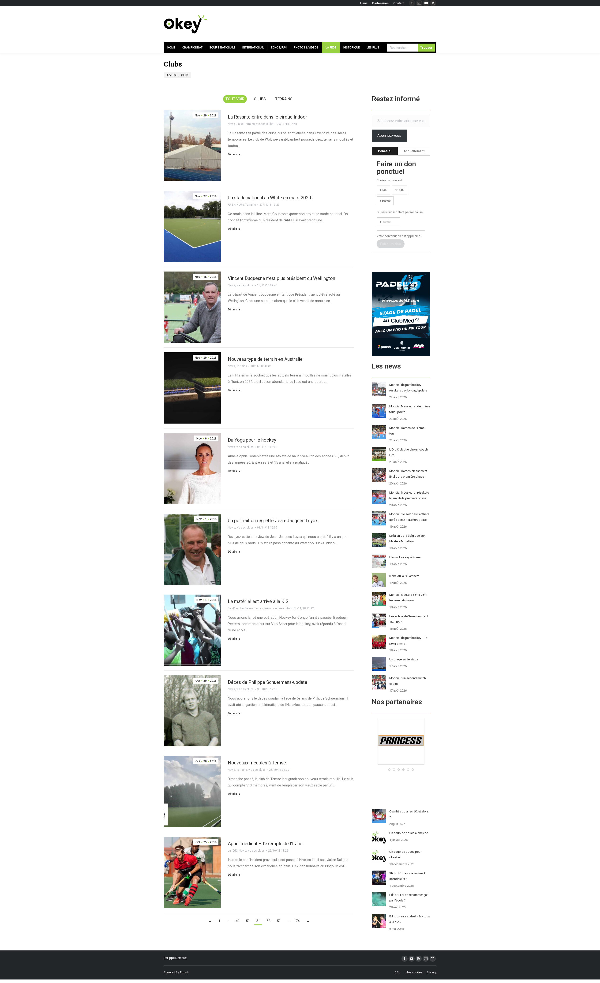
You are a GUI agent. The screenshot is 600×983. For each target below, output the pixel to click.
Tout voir (234, 99)
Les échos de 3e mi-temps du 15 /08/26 (409, 619)
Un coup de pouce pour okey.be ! (405, 854)
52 (268, 921)
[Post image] (379, 389)
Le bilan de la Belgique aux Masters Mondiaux (407, 538)
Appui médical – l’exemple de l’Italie (265, 843)
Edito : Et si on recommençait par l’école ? (408, 897)
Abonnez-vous (389, 135)
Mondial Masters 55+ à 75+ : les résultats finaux (408, 597)
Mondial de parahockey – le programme (408, 640)
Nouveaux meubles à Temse (257, 763)
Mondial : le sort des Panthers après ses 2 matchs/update (409, 516)
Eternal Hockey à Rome (404, 557)
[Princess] (401, 763)
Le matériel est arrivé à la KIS (258, 601)
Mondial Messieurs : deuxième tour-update (409, 409)
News (231, 124)
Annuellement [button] (414, 151)
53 (279, 921)
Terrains (283, 99)
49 (237, 921)
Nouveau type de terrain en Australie (265, 359)
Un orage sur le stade (403, 659)
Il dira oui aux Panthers (404, 576)
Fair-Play (233, 608)
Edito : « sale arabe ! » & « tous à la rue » (409, 919)
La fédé (232, 850)
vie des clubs (264, 124)
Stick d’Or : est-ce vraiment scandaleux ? (407, 876)
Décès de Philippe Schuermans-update (267, 682)
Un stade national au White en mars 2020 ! (270, 198)
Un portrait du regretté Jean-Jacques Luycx (273, 520)
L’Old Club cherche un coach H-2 (408, 452)
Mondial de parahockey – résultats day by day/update (408, 387)
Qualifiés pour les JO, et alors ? (408, 814)
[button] (389, 769)
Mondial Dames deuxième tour (406, 430)
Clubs (260, 99)
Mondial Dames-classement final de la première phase (408, 473)
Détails (232, 154)
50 (248, 921)
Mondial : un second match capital (407, 680)
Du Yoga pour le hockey (252, 440)
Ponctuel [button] (384, 151)
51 (258, 921)
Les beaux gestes (251, 608)
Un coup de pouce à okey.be (408, 833)
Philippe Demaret (175, 958)
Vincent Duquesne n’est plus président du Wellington (281, 278)
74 (298, 921)
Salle (239, 124)
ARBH (231, 204)
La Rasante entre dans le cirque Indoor (267, 117)
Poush (184, 972)
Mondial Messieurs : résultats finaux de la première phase (409, 495)
